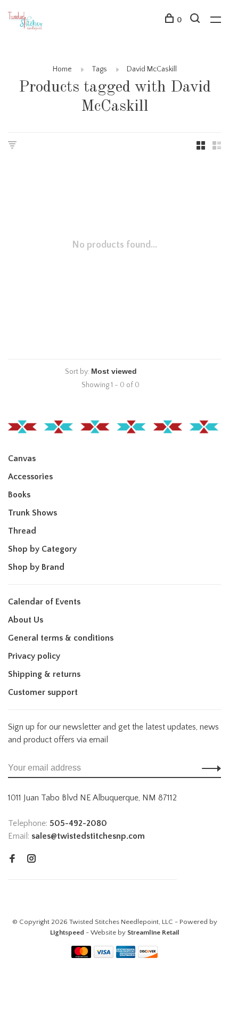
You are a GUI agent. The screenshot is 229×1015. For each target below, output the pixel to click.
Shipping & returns (44, 674)
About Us (25, 620)
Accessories (30, 476)
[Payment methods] (81, 955)
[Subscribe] (208, 768)
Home (62, 69)
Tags (99, 69)
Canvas (22, 458)
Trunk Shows (32, 513)
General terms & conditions (60, 638)
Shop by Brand (36, 567)
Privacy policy (34, 656)
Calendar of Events (44, 602)
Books (19, 495)
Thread (22, 531)
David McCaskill (152, 69)
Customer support (43, 692)
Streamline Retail (153, 932)
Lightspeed (67, 932)
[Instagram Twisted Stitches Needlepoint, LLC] (31, 859)
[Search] (196, 20)
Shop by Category (42, 549)
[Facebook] (12, 859)
